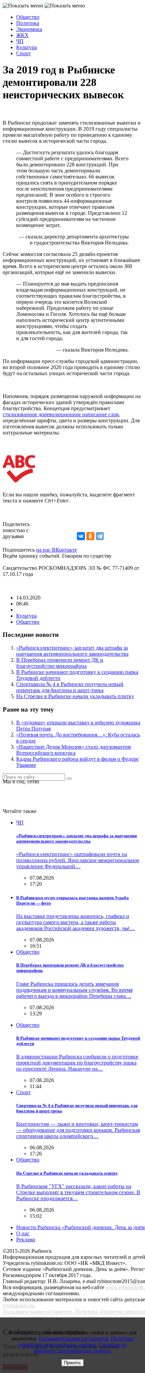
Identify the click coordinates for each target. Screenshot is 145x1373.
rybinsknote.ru (18, 1305)
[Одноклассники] (90, 536)
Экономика (29, 29)
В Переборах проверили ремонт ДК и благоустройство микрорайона (59, 663)
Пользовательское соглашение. (38, 1311)
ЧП (20, 41)
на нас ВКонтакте (56, 550)
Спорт (23, 53)
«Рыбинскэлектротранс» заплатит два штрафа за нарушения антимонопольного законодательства (72, 651)
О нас (22, 1233)
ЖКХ (22, 35)
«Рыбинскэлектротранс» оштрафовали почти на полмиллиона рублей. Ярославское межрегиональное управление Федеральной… (77, 860)
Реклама (25, 1239)
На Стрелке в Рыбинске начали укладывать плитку (75, 696)
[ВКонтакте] (81, 536)
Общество (27, 17)
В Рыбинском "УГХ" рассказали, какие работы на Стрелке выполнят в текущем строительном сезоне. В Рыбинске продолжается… (78, 1192)
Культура (26, 47)
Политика (27, 23)
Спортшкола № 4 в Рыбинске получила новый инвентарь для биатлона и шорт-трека (69, 687)
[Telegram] (100, 536)
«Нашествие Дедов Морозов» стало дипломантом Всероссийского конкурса (73, 750)
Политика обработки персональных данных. (76, 1341)
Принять (72, 1362)
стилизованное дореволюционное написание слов (61, 414)
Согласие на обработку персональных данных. (79, 1347)
